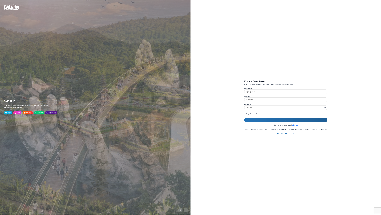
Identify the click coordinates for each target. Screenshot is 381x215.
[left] (180, 210)
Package (29, 112)
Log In (286, 120)
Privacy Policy (263, 129)
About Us (273, 129)
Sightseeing (52, 112)
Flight (9, 112)
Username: (247, 96)
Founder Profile (322, 129)
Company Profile (310, 129)
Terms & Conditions (250, 129)
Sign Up (295, 125)
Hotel (18, 112)
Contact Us (282, 129)
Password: (247, 104)
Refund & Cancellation (295, 129)
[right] (186, 210)
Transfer (40, 112)
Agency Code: (248, 88)
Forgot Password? (251, 114)
